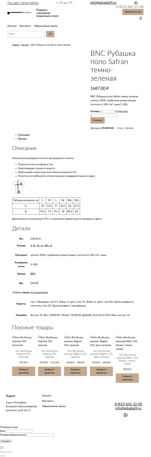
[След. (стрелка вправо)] (4, 455)
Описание (24, 135)
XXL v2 (48, 245)
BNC (33, 274)
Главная (15, 45)
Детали (22, 138)
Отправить (6, 441)
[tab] (78, 135)
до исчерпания (39, 292)
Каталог (12, 26)
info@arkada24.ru (128, 408)
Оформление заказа (45, 26)
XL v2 (40, 245)
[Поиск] (50, 34)
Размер (95, 111)
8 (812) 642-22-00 (128, 404)
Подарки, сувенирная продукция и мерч (47, 13)
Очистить (122, 111)
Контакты (25, 26)
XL (34, 245)
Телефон (13, 435)
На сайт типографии (23, 2)
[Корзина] (140, 18)
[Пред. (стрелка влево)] (1, 455)
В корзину (97, 120)
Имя (2, 431)
